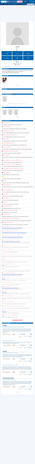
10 (23, 103)
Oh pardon (5, 325)
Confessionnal (24, 4)
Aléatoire (5, 4)
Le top (19, 4)
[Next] (25, 103)
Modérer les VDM (26, 1)
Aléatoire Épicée (14, 4)
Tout (2, 4)
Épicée (9, 4)
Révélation (5, 351)
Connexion (32, 1)
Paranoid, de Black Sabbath (8, 378)
